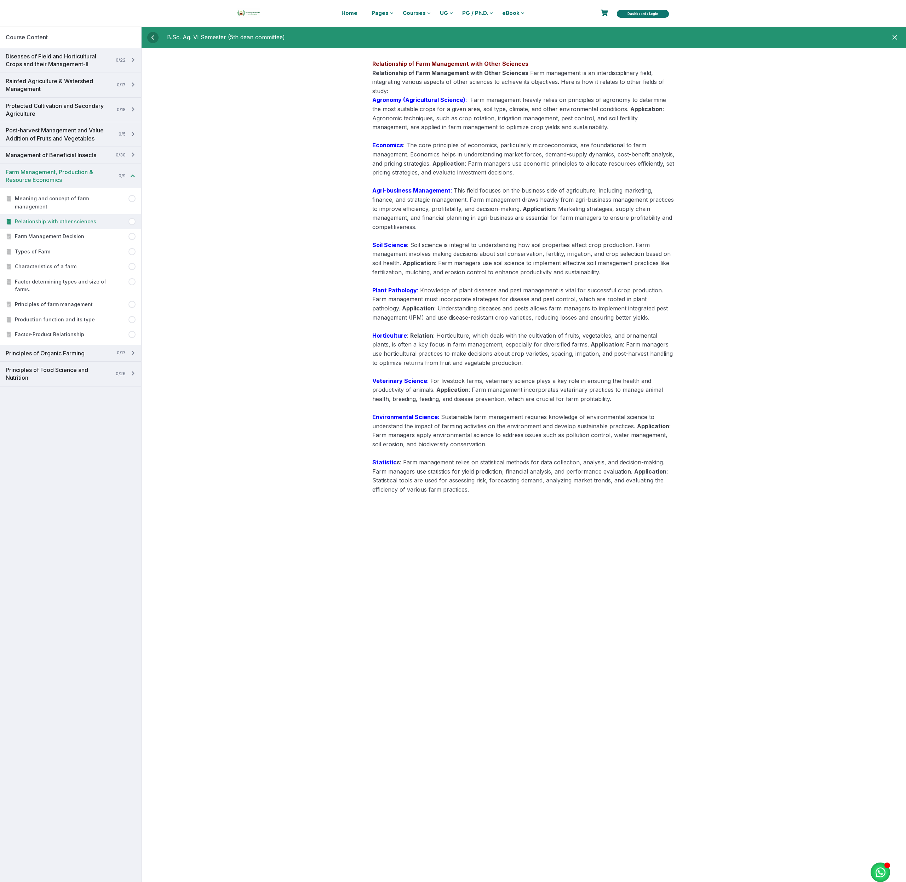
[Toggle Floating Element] (880, 872)
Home (349, 13)
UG (444, 13)
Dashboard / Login (642, 14)
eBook (511, 13)
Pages (380, 13)
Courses (414, 13)
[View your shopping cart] (605, 13)
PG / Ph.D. (475, 13)
